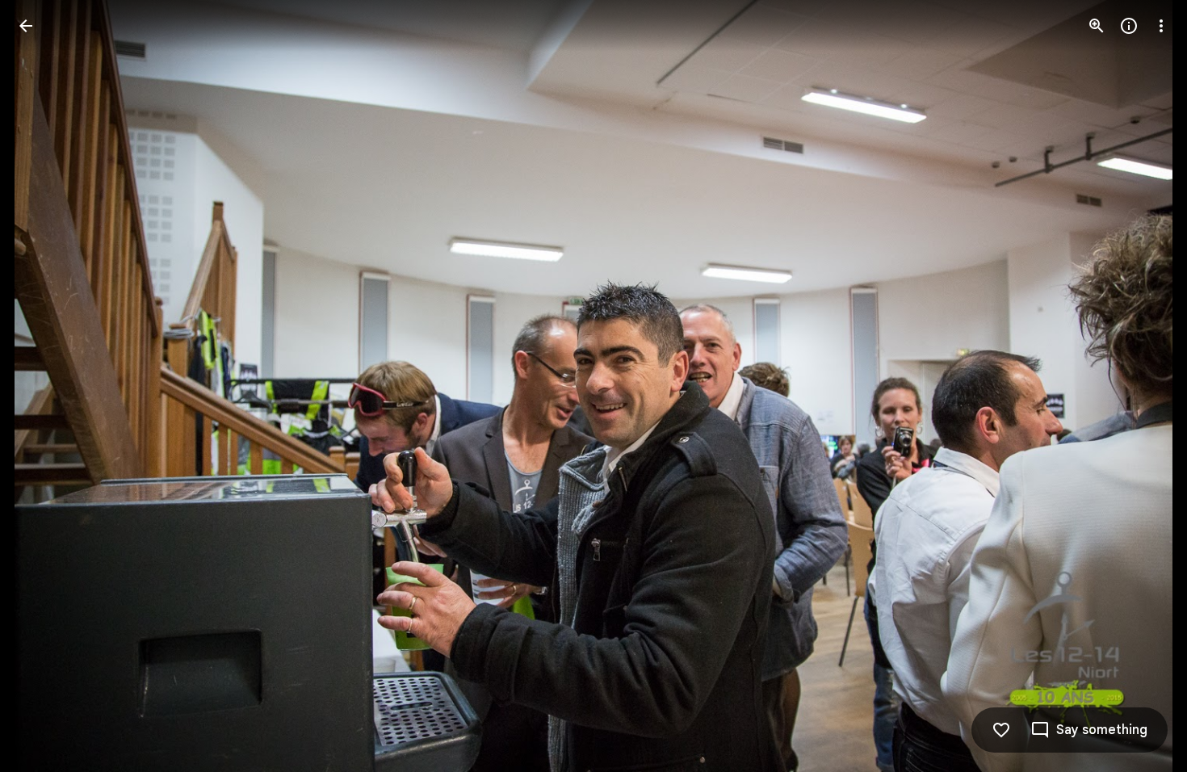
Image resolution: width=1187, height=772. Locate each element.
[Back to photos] (25, 25)
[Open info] (1129, 26)
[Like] (1001, 730)
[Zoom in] (1096, 26)
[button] (45, 386)
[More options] (1161, 26)
